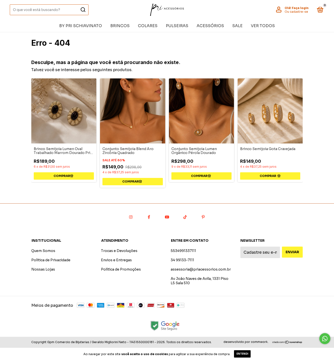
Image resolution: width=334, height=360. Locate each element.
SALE (237, 25)
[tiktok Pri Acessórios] (185, 217)
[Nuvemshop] (287, 342)
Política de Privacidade (50, 260)
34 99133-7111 (182, 260)
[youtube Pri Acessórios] (167, 217)
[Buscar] (83, 9)
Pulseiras (177, 25)
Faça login (300, 8)
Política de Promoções (121, 269)
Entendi (242, 353)
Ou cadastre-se (296, 11)
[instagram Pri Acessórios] (131, 217)
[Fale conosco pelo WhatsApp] (324, 338)
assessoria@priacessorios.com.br (201, 269)
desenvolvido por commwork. (245, 342)
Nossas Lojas (43, 269)
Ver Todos (263, 25)
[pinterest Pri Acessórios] (203, 217)
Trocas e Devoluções (119, 251)
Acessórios (210, 25)
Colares (147, 25)
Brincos (120, 25)
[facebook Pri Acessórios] (149, 217)
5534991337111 (183, 251)
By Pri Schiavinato (80, 25)
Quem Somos (43, 251)
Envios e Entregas (116, 260)
